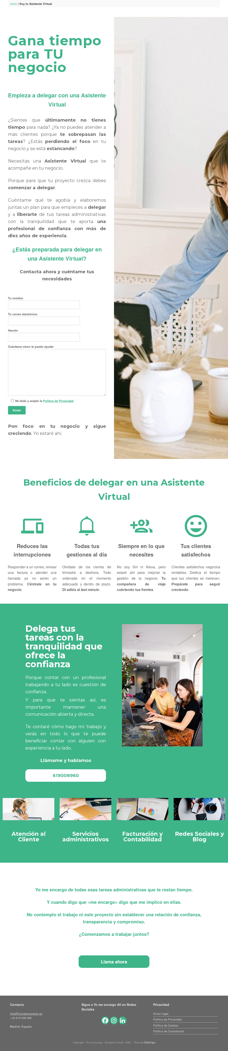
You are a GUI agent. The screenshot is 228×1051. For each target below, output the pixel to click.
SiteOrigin (149, 1042)
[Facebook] (105, 1020)
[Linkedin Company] (122, 1020)
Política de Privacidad (58, 401)
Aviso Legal (160, 1013)
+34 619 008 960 (21, 1018)
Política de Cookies (165, 1025)
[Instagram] (114, 1020)
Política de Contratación (168, 1031)
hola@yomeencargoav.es (26, 1013)
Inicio (13, 4)
